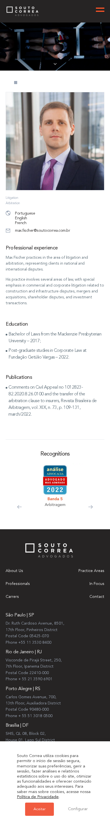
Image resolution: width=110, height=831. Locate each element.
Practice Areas (91, 571)
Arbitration (13, 203)
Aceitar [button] (39, 809)
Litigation (12, 198)
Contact (96, 597)
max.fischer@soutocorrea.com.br (42, 231)
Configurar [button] (78, 809)
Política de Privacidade (38, 797)
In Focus (96, 584)
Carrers (12, 597)
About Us (14, 571)
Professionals (18, 584)
